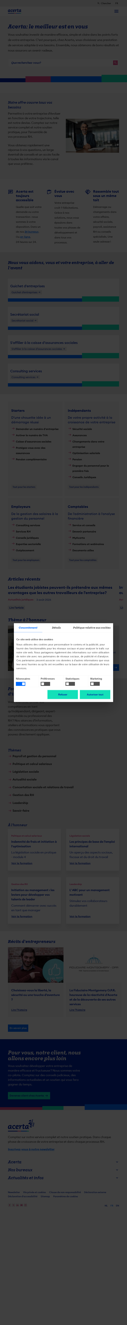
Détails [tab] (56, 627)
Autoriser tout (95, 694)
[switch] (45, 684)
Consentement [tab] (28, 627)
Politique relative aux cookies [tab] (92, 627)
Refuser (62, 694)
